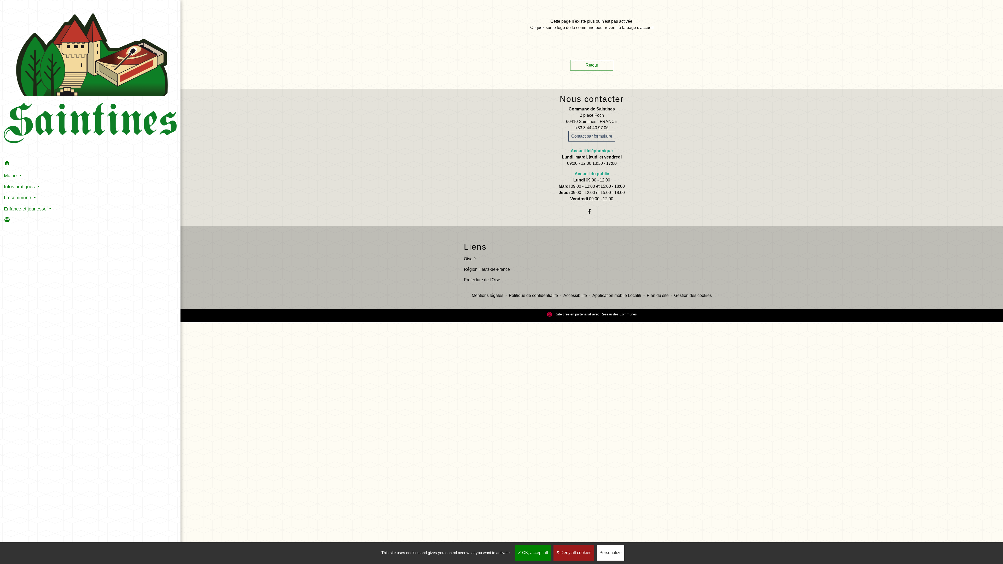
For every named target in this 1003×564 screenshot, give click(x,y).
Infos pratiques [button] (20, 186)
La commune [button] (18, 197)
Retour (592, 65)
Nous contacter (592, 99)
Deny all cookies (575, 552)
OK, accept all (534, 552)
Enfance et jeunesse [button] (26, 209)
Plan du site (658, 295)
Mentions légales (487, 295)
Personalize (610, 552)
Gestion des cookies (693, 295)
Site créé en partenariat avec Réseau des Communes (596, 314)
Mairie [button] (11, 175)
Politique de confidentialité (533, 295)
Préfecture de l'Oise (482, 280)
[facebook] (591, 211)
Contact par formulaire (591, 136)
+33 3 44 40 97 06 (592, 128)
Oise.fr (470, 259)
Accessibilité (575, 295)
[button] (90, 164)
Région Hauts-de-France (487, 269)
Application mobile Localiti (616, 295)
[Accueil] (90, 78)
